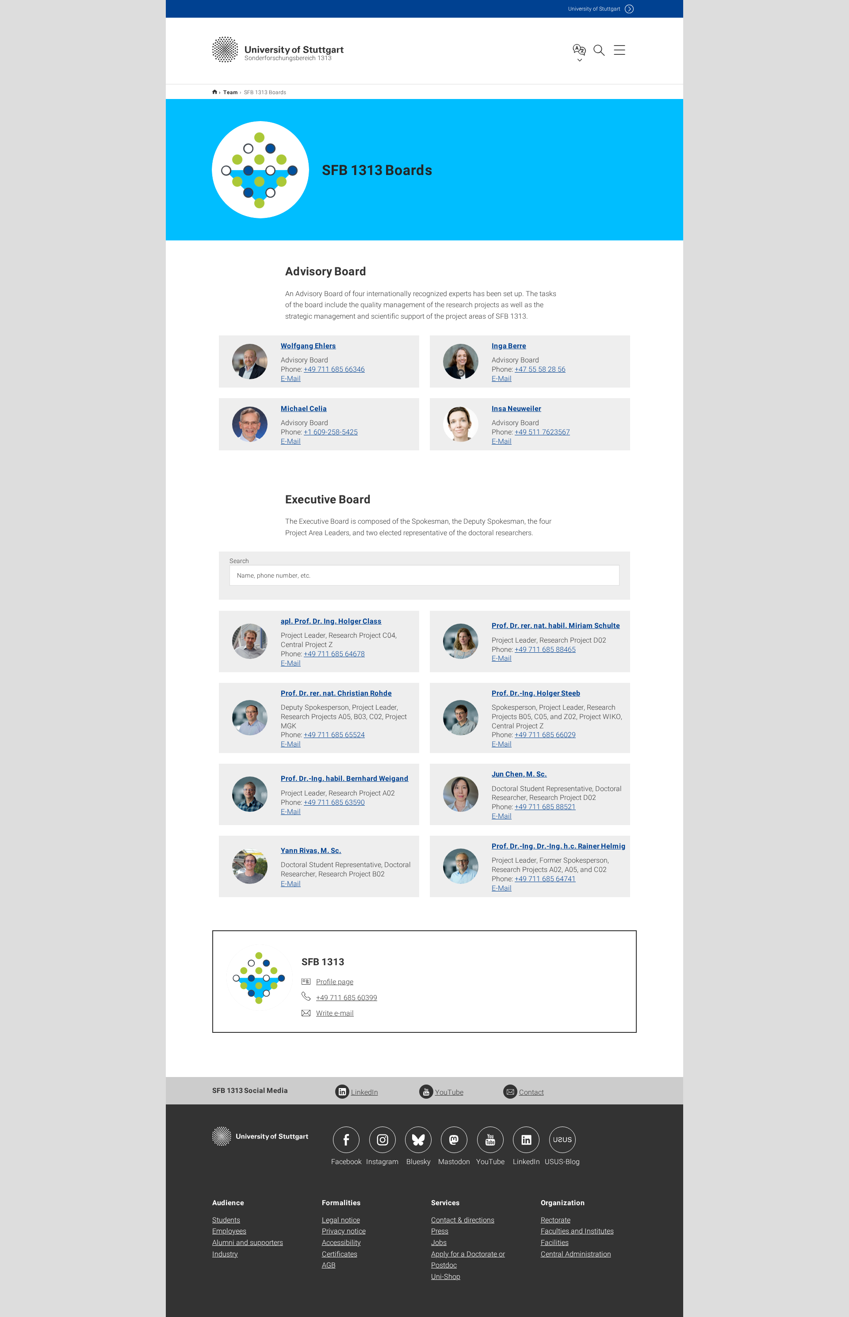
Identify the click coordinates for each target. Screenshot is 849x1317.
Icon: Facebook (346, 1140)
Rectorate (555, 1219)
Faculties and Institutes (577, 1230)
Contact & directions (462, 1219)
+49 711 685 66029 (545, 734)
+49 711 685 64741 (545, 878)
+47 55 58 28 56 (540, 368)
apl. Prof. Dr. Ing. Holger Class (331, 620)
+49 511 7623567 (542, 431)
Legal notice (341, 1219)
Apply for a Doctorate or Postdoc (468, 1259)
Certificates (339, 1253)
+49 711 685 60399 (346, 997)
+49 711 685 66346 (334, 368)
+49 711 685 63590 (334, 802)
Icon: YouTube (490, 1140)
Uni (594, 8)
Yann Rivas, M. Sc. (311, 850)
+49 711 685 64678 (334, 653)
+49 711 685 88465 (545, 649)
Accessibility (341, 1242)
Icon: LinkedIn (526, 1140)
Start (214, 91)
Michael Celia (304, 408)
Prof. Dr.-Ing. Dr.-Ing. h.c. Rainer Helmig (559, 845)
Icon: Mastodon (454, 1140)
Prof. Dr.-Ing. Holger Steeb (536, 692)
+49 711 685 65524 (334, 734)
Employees (229, 1230)
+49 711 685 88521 (545, 806)
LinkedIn (364, 1091)
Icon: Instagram (382, 1140)
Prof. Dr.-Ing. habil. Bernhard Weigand (345, 778)
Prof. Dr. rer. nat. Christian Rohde (336, 692)
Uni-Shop (445, 1276)
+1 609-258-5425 (331, 431)
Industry (225, 1253)
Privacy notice (344, 1230)
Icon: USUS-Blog (562, 1140)
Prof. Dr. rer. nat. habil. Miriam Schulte (556, 625)
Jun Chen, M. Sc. (519, 773)
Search (239, 561)
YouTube (449, 1091)
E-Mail (291, 378)
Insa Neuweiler (516, 408)
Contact (531, 1091)
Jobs (439, 1242)
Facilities (555, 1242)
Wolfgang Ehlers (308, 345)
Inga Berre (509, 345)
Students (226, 1219)
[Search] (598, 49)
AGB (329, 1264)
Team (230, 91)
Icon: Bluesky (418, 1140)
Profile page (334, 981)
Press (439, 1230)
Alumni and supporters (247, 1242)
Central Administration (576, 1253)
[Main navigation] (619, 49)
